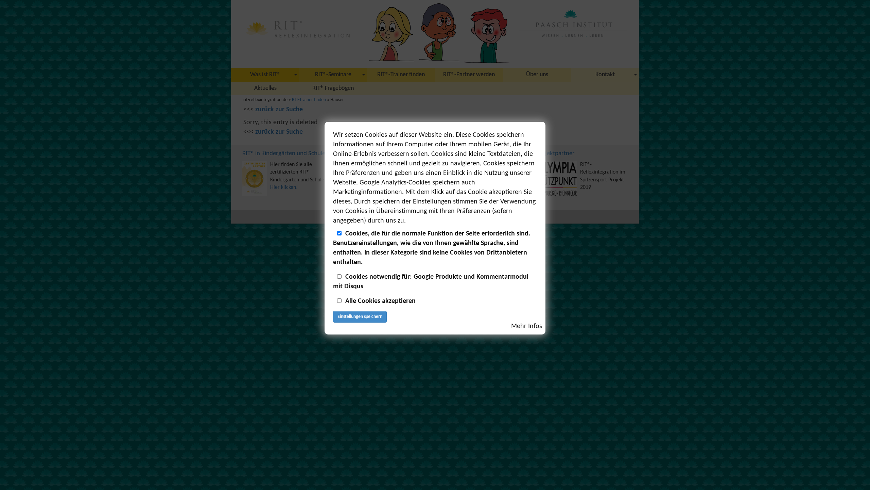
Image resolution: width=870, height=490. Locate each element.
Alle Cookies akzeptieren (380, 301)
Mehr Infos (526, 326)
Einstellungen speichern (359, 316)
